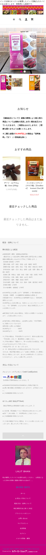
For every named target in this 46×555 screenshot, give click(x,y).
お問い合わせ (23, 518)
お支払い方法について (23, 498)
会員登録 (23, 528)
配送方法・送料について (22, 503)
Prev (4, 177)
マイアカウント (23, 523)
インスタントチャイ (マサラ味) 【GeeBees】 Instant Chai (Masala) (34, 187)
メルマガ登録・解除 (23, 538)
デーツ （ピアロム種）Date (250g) (11, 184)
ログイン (23, 533)
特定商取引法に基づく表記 (23, 508)
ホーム (23, 493)
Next (41, 177)
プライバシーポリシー (23, 513)
